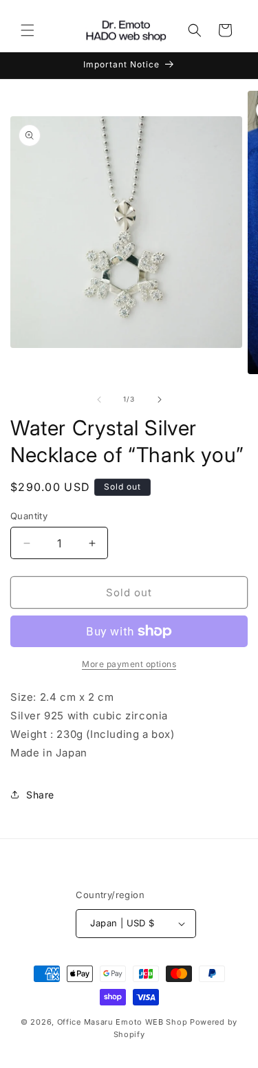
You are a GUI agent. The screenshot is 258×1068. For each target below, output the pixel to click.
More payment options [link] (129, 664)
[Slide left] (99, 399)
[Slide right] (159, 399)
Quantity (28, 515)
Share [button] (40, 794)
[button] (27, 30)
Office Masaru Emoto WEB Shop (122, 1022)
